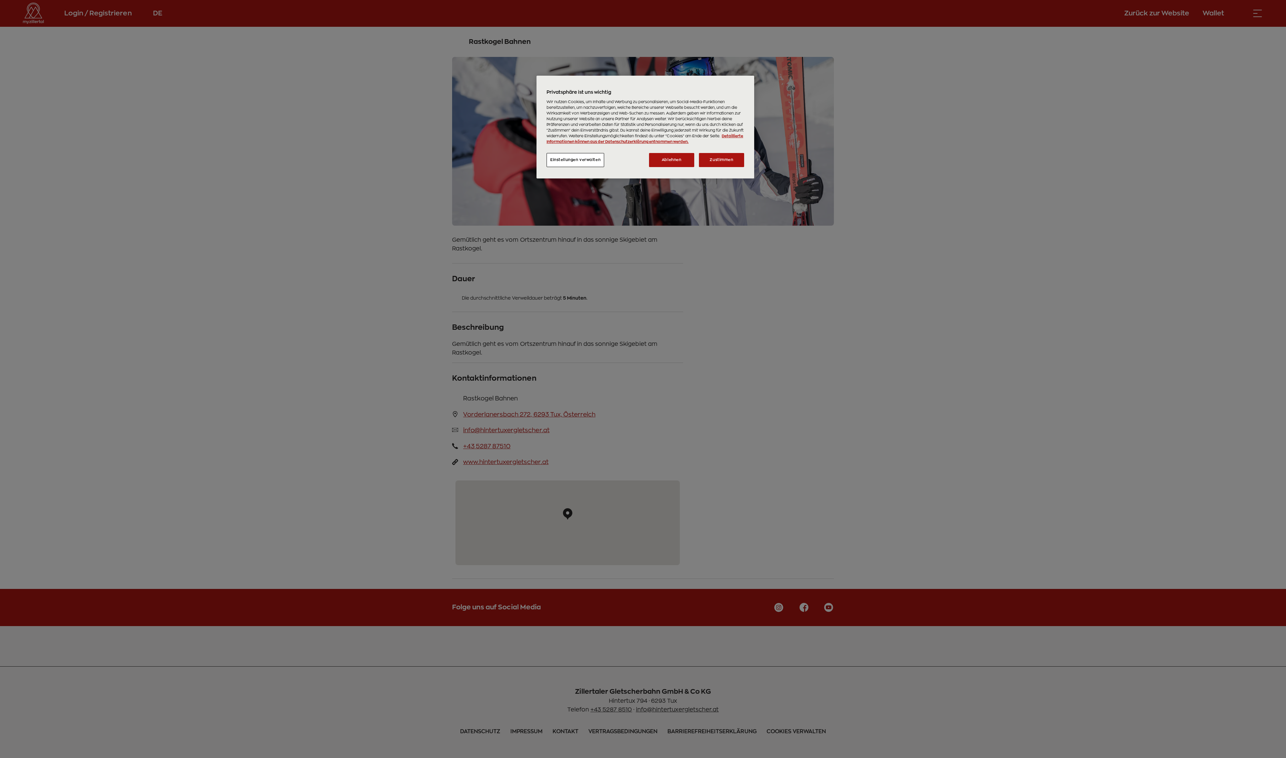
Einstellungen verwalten (575, 160)
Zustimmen (721, 160)
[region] (645, 127)
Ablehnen (672, 160)
